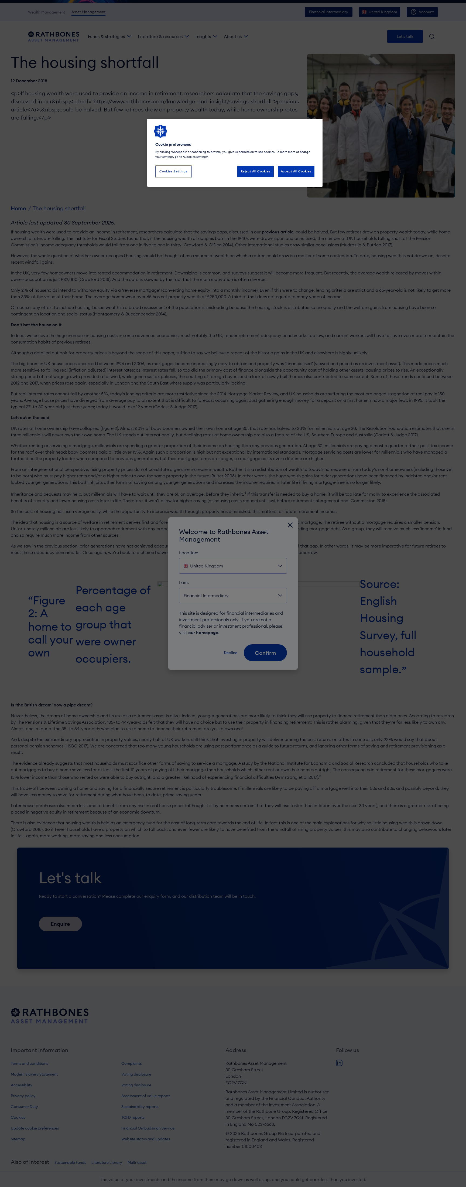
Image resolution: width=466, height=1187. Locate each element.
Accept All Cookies (296, 171)
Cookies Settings (173, 171)
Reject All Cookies (255, 171)
